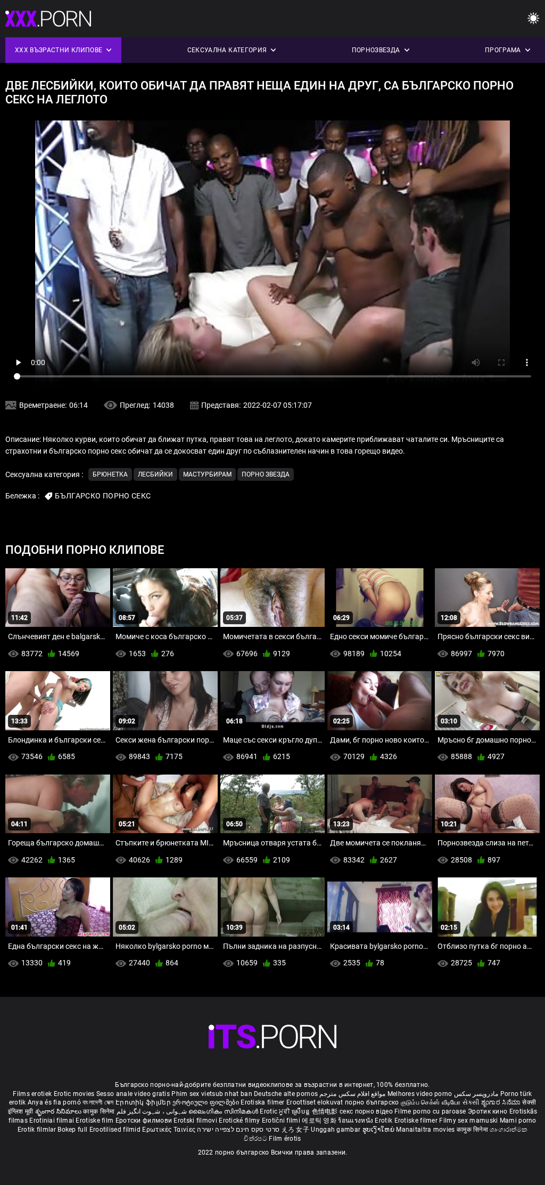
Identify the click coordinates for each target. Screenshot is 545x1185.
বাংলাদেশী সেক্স (97, 1102)
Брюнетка (110, 474)
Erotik (384, 1120)
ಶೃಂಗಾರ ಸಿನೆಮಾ (501, 1102)
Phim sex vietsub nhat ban (211, 1094)
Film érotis (285, 1138)
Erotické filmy (240, 1120)
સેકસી (471, 1102)
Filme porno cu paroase (430, 1111)
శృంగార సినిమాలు (59, 1111)
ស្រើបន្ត (301, 1111)
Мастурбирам (207, 474)
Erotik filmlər (38, 1129)
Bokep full (72, 1129)
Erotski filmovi (196, 1120)
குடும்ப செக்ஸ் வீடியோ (431, 1102)
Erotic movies (75, 1094)
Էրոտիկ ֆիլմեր (143, 1102)
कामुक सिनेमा (99, 1111)
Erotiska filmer (263, 1102)
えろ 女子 (296, 1129)
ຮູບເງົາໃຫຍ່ (379, 1129)
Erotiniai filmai (52, 1120)
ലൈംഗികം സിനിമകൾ (224, 1111)
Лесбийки (155, 474)
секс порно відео (366, 1111)
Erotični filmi (282, 1120)
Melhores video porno (419, 1094)
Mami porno (518, 1120)
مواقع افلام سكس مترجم (352, 1094)
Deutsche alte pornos (286, 1094)
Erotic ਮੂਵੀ (276, 1111)
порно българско (372, 1102)
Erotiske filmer (417, 1120)
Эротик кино (488, 1111)
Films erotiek (32, 1094)
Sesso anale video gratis (133, 1094)
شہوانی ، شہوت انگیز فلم (153, 1111)
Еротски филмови (144, 1120)
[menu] (533, 19)
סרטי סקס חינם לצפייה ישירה (238, 1129)
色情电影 (326, 1111)
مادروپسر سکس (476, 1094)
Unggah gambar (336, 1129)
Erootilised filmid (116, 1129)
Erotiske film (95, 1120)
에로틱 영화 (320, 1120)
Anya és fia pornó (54, 1102)
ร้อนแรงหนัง (356, 1120)
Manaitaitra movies (426, 1129)
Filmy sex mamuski (468, 1120)
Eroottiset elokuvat (315, 1102)
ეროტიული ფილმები (206, 1102)
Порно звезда (266, 474)
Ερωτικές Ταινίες (169, 1129)
